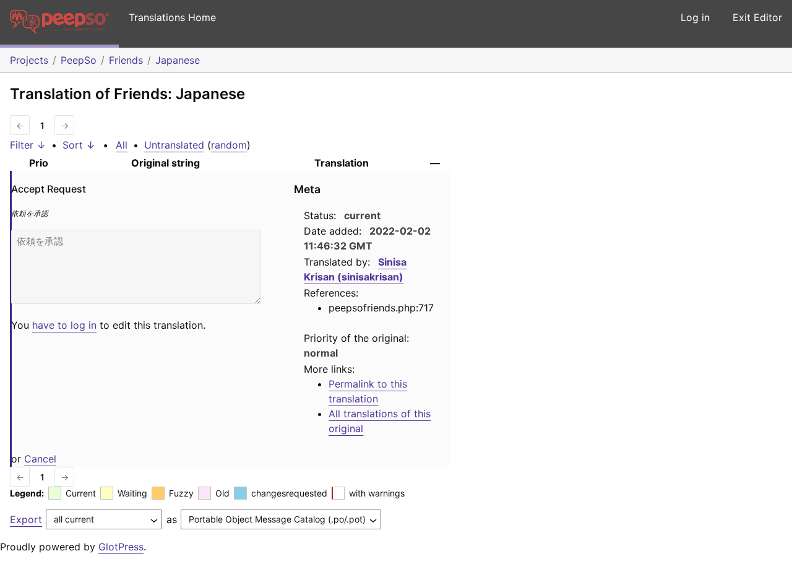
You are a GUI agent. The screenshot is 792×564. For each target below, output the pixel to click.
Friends (126, 60)
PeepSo (79, 60)
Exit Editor (757, 17)
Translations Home (172, 17)
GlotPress (121, 546)
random (229, 145)
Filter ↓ (28, 145)
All (121, 145)
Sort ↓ (78, 145)
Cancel (40, 459)
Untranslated (174, 145)
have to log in (64, 325)
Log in (695, 17)
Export (26, 519)
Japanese (177, 60)
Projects (29, 60)
